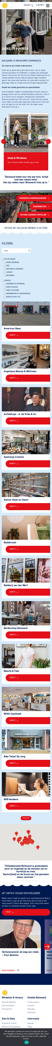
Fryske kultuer (33, 1002)
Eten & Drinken (8, 1005)
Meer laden (26, 818)
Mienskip (31, 1009)
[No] (49, 1037)
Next (48, 141)
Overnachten (7, 1009)
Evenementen (39, 206)
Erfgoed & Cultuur (9, 1023)
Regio (29, 1026)
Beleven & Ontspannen (11, 1026)
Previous (3, 141)
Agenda (30, 1023)
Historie (30, 1005)
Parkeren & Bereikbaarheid (32, 198)
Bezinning (31, 1012)
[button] (18, 841)
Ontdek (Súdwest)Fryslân (33, 215)
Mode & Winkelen (9, 1002)
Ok (27, 1042)
